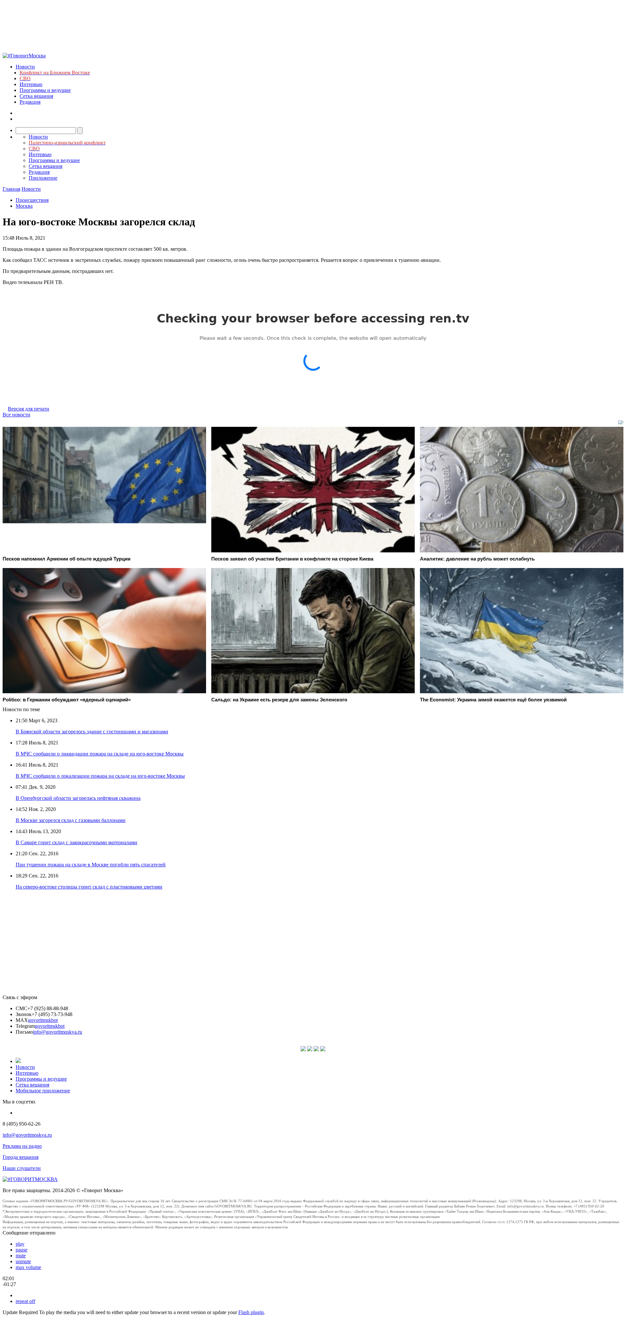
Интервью (31, 84)
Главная (11, 189)
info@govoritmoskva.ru (57, 1032)
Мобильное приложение (43, 1090)
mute (21, 1255)
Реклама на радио (22, 1146)
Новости (25, 66)
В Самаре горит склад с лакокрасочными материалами (76, 842)
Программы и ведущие (45, 90)
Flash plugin (251, 1312)
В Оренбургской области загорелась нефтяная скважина (78, 798)
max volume (28, 1267)
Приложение (43, 178)
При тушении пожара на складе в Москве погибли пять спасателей (91, 864)
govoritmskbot (43, 1020)
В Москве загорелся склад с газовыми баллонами (71, 820)
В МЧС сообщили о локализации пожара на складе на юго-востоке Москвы (100, 776)
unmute (23, 1261)
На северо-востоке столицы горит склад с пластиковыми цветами (89, 887)
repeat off (25, 1301)
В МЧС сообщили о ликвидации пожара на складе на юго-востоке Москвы (100, 753)
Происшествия (32, 200)
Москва (24, 206)
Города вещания (20, 1157)
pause (21, 1249)
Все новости (16, 414)
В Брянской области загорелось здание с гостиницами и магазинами (92, 731)
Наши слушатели (22, 1168)
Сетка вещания (36, 96)
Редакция (30, 102)
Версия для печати (28, 409)
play (20, 1244)
